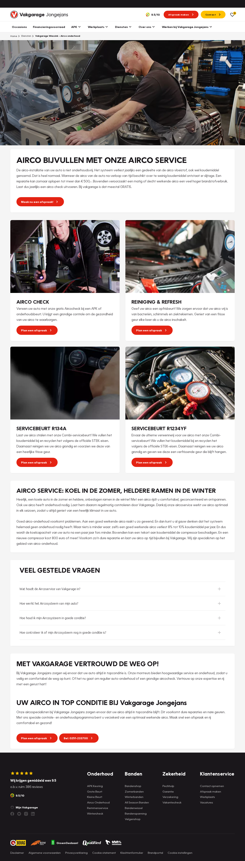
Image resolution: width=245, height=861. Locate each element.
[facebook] (12, 814)
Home (13, 36)
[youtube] (19, 814)
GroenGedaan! (67, 843)
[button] (122, 589)
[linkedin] (33, 814)
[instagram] (26, 814)
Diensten (26, 36)
